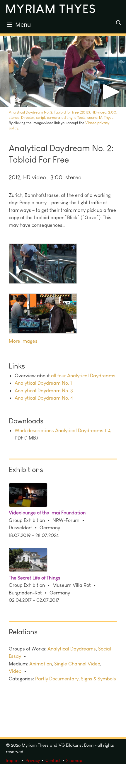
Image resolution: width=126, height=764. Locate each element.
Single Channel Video (77, 664)
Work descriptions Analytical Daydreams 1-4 (62, 430)
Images (29, 341)
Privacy (32, 760)
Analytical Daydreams (71, 649)
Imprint (13, 760)
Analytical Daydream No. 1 (43, 383)
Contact (53, 760)
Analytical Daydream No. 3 (44, 390)
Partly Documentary (57, 679)
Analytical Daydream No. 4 (44, 398)
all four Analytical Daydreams (83, 375)
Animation (40, 664)
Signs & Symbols (98, 679)
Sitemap (74, 760)
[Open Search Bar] (118, 23)
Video (15, 671)
